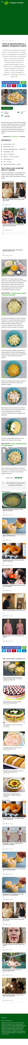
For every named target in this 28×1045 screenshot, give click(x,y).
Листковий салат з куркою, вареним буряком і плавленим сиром (12, 702)
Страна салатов (16, 3)
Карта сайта (4, 1017)
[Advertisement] (14, 20)
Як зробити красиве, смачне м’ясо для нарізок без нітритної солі (12, 748)
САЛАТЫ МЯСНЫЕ (7, 108)
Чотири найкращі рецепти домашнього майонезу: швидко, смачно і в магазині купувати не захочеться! (12, 679)
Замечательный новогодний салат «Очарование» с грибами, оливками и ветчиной (12, 795)
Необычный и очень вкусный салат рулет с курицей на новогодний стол (13, 771)
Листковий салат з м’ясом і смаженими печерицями (12, 725)
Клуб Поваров (14, 136)
